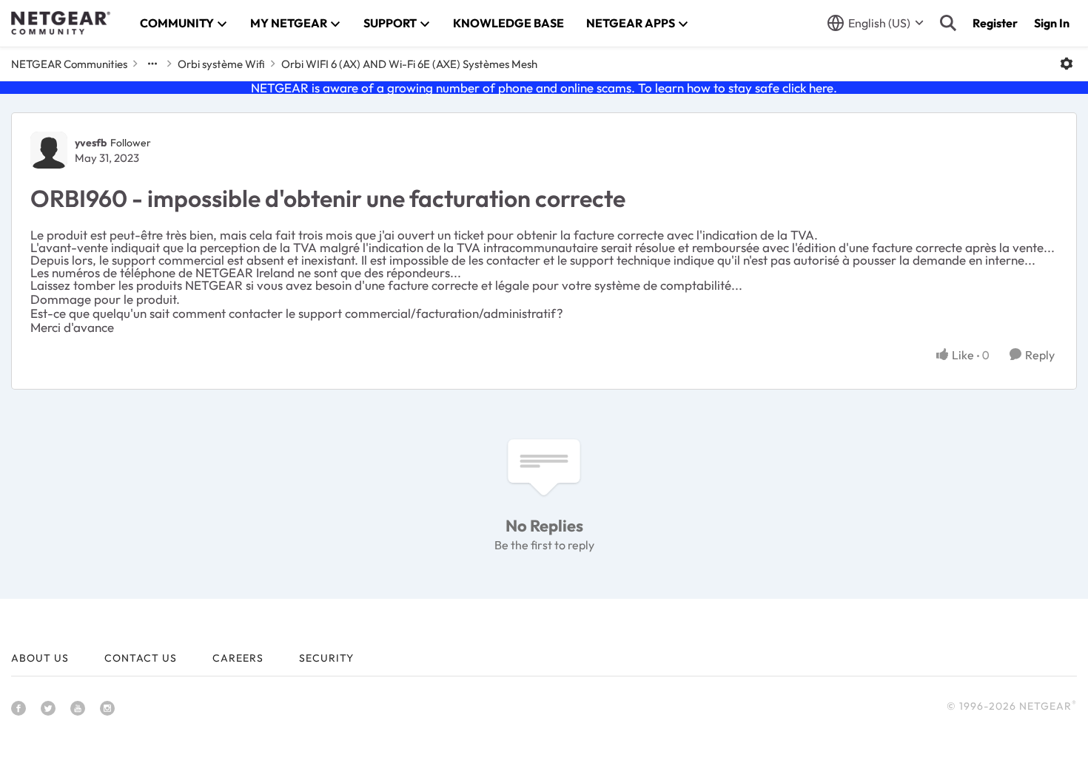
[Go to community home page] (60, 23)
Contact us (140, 658)
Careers (237, 658)
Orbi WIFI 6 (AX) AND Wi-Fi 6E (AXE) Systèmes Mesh (409, 64)
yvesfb (91, 143)
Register (995, 23)
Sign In (1051, 23)
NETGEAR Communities (69, 64)
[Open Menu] (1066, 63)
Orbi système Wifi (221, 64)
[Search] (948, 23)
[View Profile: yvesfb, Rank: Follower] (48, 150)
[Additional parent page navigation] (152, 63)
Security (326, 658)
